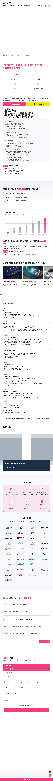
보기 (33, 705)
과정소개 (5, 55)
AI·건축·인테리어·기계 (38, 6)
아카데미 (5, 6)
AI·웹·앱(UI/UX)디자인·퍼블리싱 (24, 6)
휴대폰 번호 (6, 693)
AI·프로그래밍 (12, 6)
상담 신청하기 (26, 710)
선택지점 (6, 677)
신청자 (5, 687)
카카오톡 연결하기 (50, 771)
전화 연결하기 (50, 775)
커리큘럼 (11, 55)
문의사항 (6, 700)
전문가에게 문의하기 (44, 641)
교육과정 (6, 682)
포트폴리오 (18, 55)
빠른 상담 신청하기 (32, 418)
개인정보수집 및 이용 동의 (26, 706)
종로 (15, 2)
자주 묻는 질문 (27, 55)
